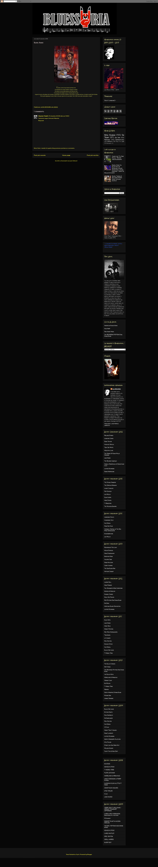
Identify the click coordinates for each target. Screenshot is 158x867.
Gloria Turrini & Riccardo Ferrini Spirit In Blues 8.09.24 (117, 178)
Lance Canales (108, 488)
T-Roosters (107, 503)
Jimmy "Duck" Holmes (110, 730)
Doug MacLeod (108, 562)
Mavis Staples (108, 550)
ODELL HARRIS (109, 839)
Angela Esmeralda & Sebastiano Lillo (114, 464)
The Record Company (110, 461)
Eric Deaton (108, 641)
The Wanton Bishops (110, 506)
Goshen (106, 689)
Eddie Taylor (108, 441)
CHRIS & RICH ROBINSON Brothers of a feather (112, 814)
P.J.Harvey (107, 818)
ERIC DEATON (108, 836)
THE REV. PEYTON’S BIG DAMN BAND (113, 826)
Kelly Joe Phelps (109, 597)
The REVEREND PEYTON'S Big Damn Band (113, 335)
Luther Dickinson (109, 468)
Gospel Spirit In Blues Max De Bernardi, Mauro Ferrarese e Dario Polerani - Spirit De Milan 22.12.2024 (114, 169)
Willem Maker (108, 748)
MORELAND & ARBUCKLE (112, 776)
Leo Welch (107, 494)
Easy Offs (107, 620)
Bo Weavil (107, 683)
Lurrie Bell (107, 582)
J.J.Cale (106, 727)
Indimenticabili (119, 139)
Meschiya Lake (108, 450)
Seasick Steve (108, 644)
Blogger (89, 854)
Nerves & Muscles (109, 591)
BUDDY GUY (107, 842)
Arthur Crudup (108, 571)
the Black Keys (108, 674)
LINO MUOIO (108, 797)
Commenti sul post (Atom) (69, 160)
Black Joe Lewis (109, 650)
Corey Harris (108, 565)
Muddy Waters (108, 629)
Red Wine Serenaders (110, 632)
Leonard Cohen (108, 438)
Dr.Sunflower (108, 718)
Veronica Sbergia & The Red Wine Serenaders (112, 529)
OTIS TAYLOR (108, 791)
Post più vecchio (92, 155)
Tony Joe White (108, 447)
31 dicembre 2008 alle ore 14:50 (58, 116)
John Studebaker (109, 553)
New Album (109, 134)
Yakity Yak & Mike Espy (111, 751)
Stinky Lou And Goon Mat (111, 745)
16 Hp (106, 794)
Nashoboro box (108, 533)
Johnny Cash (108, 680)
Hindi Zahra (107, 500)
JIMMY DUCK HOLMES (111, 788)
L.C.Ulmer (107, 638)
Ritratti (109, 141)
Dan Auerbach (108, 715)
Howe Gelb (107, 626)
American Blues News (110, 325)
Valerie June (108, 559)
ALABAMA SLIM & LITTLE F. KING (113, 784)
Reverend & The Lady (110, 547)
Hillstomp (107, 328)
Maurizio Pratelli (43, 116)
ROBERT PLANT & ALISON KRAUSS (112, 822)
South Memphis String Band (112, 692)
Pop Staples (107, 491)
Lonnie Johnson (108, 698)
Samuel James (108, 594)
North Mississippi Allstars (112, 739)
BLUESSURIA (116, 389)
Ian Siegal (107, 523)
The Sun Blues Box (109, 568)
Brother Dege (108, 556)
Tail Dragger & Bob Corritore (113, 588)
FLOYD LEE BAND (109, 773)
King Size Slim (108, 526)
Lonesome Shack (109, 517)
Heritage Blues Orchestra (112, 606)
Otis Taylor (107, 742)
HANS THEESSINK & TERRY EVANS (112, 779)
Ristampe (109, 143)
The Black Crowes (109, 664)
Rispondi (41, 120)
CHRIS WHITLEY (109, 833)
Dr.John (106, 603)
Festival (107, 139)
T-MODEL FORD (109, 770)
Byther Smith (108, 712)
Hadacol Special (109, 444)
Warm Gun (107, 695)
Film (117, 141)
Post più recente (40, 155)
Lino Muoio (107, 458)
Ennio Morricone (109, 471)
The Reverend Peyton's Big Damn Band (114, 670)
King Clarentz (108, 733)
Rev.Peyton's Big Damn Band (112, 600)
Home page (66, 155)
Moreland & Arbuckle (110, 677)
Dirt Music (107, 667)
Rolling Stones (108, 435)
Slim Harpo (107, 497)
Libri (123, 141)
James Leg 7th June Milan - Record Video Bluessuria (118, 157)
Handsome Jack (108, 520)
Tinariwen (107, 635)
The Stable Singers (110, 482)
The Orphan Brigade (110, 485)
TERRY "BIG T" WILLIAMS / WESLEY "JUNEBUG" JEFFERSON (112, 809)
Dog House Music (109, 331)
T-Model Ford (108, 653)
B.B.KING (107, 764)
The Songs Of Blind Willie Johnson (112, 454)
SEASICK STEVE (109, 767)
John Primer (108, 585)
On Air (117, 137)
